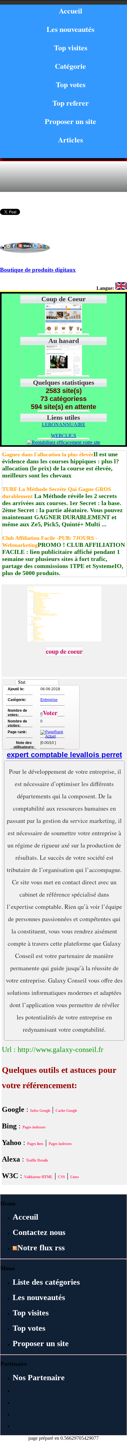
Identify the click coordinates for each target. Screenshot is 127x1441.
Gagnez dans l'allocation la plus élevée (47, 454)
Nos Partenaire (39, 1377)
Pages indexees (34, 1127)
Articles (70, 139)
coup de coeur (64, 651)
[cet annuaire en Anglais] (121, 288)
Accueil (70, 10)
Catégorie (70, 65)
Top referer (70, 102)
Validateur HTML (38, 1177)
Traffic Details (37, 1160)
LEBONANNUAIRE (63, 424)
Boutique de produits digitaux (38, 270)
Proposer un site (70, 121)
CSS (61, 1177)
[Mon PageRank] (51, 736)
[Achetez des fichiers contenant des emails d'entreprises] (63, 374)
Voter (50, 712)
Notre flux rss (41, 1247)
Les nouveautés (70, 29)
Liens (74, 1177)
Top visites (70, 47)
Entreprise (49, 700)
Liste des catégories (46, 1282)
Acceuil (25, 1217)
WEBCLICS (63, 435)
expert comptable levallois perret (64, 754)
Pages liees (35, 1144)
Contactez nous (39, 1232)
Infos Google (40, 1110)
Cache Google (66, 1110)
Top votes (70, 84)
